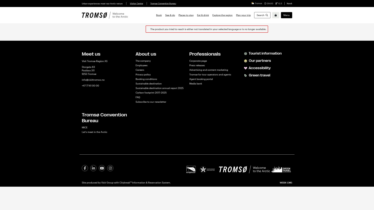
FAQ (138, 97)
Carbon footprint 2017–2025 (151, 92)
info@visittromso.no (93, 79)
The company (143, 60)
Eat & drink (203, 15)
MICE (85, 127)
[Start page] (105, 15)
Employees (142, 65)
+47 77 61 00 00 (90, 85)
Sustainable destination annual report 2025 (159, 88)
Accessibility (259, 68)
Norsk (289, 3)
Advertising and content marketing (208, 69)
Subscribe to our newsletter (151, 101)
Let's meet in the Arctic (94, 132)
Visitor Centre (136, 3)
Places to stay (186, 15)
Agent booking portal (201, 79)
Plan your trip (243, 15)
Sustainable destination (149, 83)
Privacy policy (143, 74)
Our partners (259, 61)
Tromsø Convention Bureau (163, 3)
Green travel (259, 75)
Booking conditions (146, 79)
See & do (170, 15)
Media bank (195, 83)
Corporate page (198, 60)
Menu (286, 15)
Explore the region (222, 15)
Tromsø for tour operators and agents (210, 74)
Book (159, 15)
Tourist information (265, 53)
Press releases (197, 65)
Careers (140, 69)
